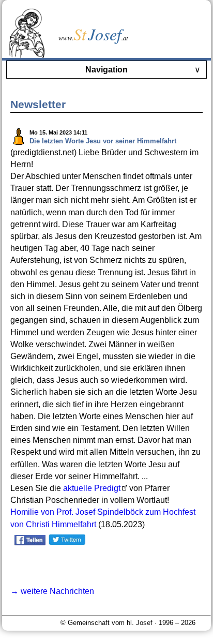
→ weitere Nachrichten (52, 591)
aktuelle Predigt (91, 488)
